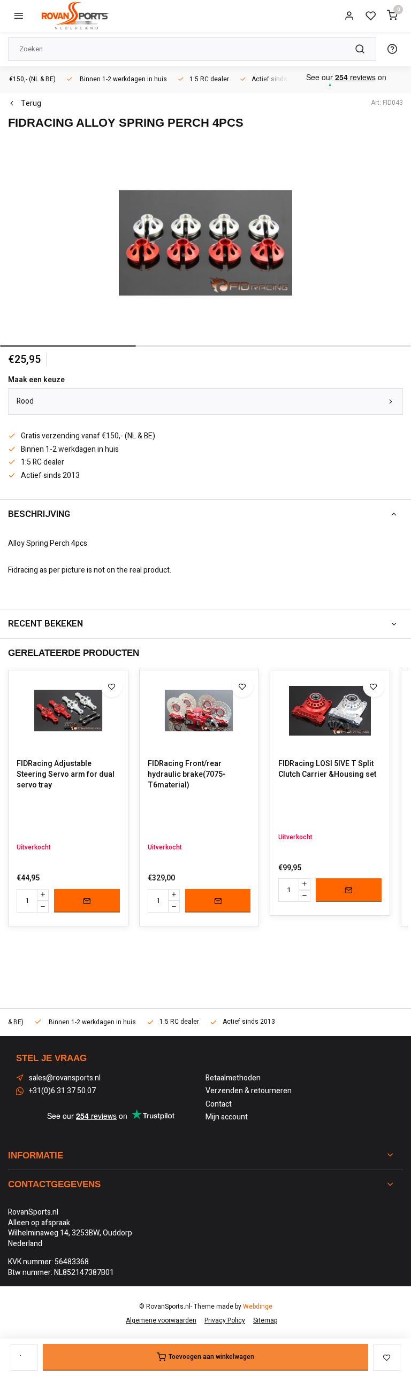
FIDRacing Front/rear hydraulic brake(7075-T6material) (187, 774)
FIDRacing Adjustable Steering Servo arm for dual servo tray (66, 774)
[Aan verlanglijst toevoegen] (112, 686)
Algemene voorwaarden (161, 1320)
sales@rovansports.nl (65, 1078)
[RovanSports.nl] (74, 16)
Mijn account (227, 1117)
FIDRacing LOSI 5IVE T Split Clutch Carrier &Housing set (327, 769)
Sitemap (265, 1320)
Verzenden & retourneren (249, 1091)
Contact (219, 1104)
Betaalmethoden (233, 1078)
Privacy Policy (224, 1320)
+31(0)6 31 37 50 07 (62, 1091)
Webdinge (257, 1306)
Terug (31, 103)
